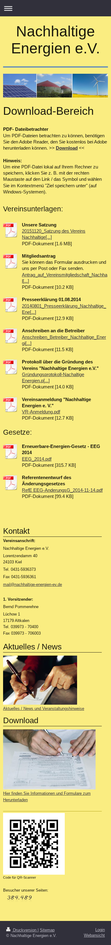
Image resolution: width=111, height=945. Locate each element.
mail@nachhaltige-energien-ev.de (32, 584)
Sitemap (47, 930)
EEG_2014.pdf (36, 459)
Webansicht (94, 935)
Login (100, 929)
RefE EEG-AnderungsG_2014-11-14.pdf (62, 490)
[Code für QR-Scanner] (34, 844)
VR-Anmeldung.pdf (41, 411)
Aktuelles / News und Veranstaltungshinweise (43, 708)
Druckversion (25, 930)
